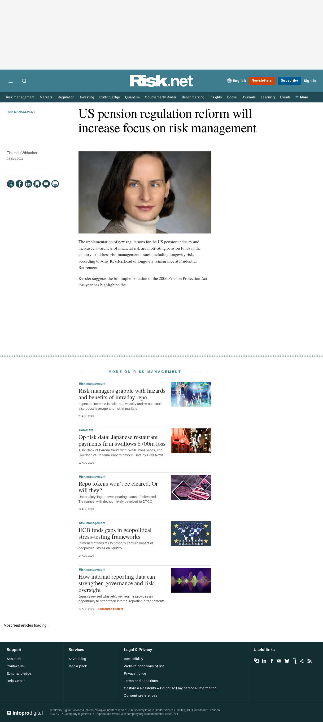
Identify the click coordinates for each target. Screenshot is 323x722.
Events (285, 97)
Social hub (302, 661)
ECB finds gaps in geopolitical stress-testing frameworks (115, 533)
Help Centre (16, 681)
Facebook (272, 661)
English (239, 80)
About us (14, 659)
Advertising (77, 659)
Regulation (66, 97)
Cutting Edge (109, 97)
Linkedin (264, 661)
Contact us (15, 666)
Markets (46, 97)
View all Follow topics (256, 661)
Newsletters (262, 80)
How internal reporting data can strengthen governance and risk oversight (117, 583)
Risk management (20, 97)
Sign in (310, 80)
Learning (268, 97)
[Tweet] (10, 184)
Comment (86, 430)
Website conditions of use (144, 666)
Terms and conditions (141, 681)
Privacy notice (135, 673)
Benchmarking (193, 97)
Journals (249, 97)
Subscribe (289, 80)
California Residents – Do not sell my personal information (170, 688)
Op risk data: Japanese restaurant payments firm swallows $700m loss (122, 440)
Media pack (78, 666)
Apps (294, 661)
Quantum (132, 97)
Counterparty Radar (160, 97)
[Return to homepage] (161, 85)
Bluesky (287, 661)
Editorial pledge (19, 673)
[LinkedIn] (28, 184)
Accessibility (133, 659)
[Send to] (46, 184)
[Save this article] (37, 184)
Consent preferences (140, 695)
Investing (87, 97)
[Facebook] (19, 184)
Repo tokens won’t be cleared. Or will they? (118, 486)
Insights (216, 97)
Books (232, 97)
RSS (309, 661)
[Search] (24, 81)
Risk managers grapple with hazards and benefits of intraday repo (122, 393)
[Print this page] (55, 184)
